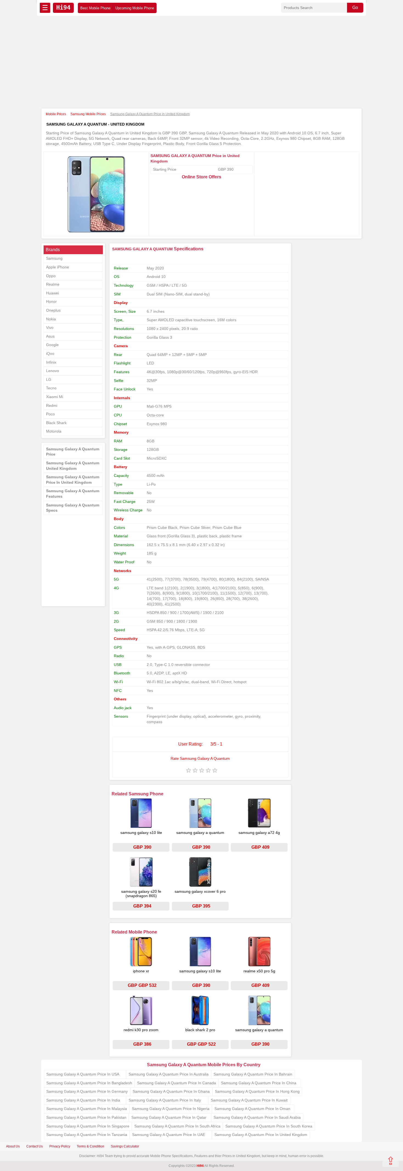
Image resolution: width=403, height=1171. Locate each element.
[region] (201, 62)
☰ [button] (45, 7)
